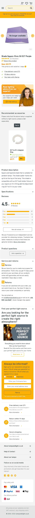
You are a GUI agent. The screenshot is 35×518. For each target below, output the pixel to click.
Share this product (10, 61)
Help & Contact (9, 452)
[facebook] (5, 475)
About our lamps (10, 457)
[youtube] (15, 475)
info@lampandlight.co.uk (12, 298)
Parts (17, 125)
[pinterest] (12, 475)
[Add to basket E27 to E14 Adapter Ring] (22, 159)
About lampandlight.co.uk (13, 446)
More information (20, 242)
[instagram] (8, 475)
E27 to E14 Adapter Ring (17, 151)
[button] (17, 15)
